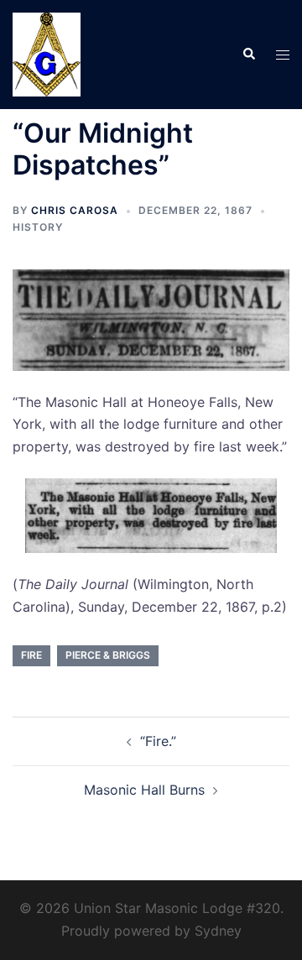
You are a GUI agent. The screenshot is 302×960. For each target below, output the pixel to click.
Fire (31, 655)
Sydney (218, 930)
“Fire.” (158, 741)
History (38, 227)
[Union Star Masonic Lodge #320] (47, 52)
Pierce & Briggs (107, 655)
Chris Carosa (74, 210)
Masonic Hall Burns (144, 789)
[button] (248, 54)
